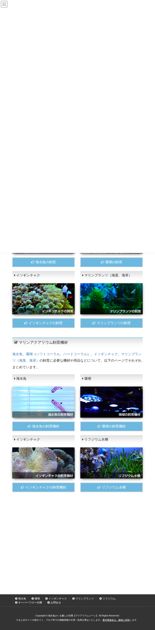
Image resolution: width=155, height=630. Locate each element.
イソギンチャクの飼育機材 (45, 487)
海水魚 (17, 354)
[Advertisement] (77, 535)
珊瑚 (29, 354)
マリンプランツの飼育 (113, 323)
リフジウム (109, 598)
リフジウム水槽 (113, 487)
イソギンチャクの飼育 (45, 323)
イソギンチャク (106, 354)
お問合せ (55, 602)
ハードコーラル (75, 354)
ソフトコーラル (48, 354)
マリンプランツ (84, 598)
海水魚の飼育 (45, 262)
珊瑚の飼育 (113, 262)
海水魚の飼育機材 (45, 426)
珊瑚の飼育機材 (113, 426)
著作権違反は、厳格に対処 (116, 620)
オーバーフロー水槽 (29, 602)
